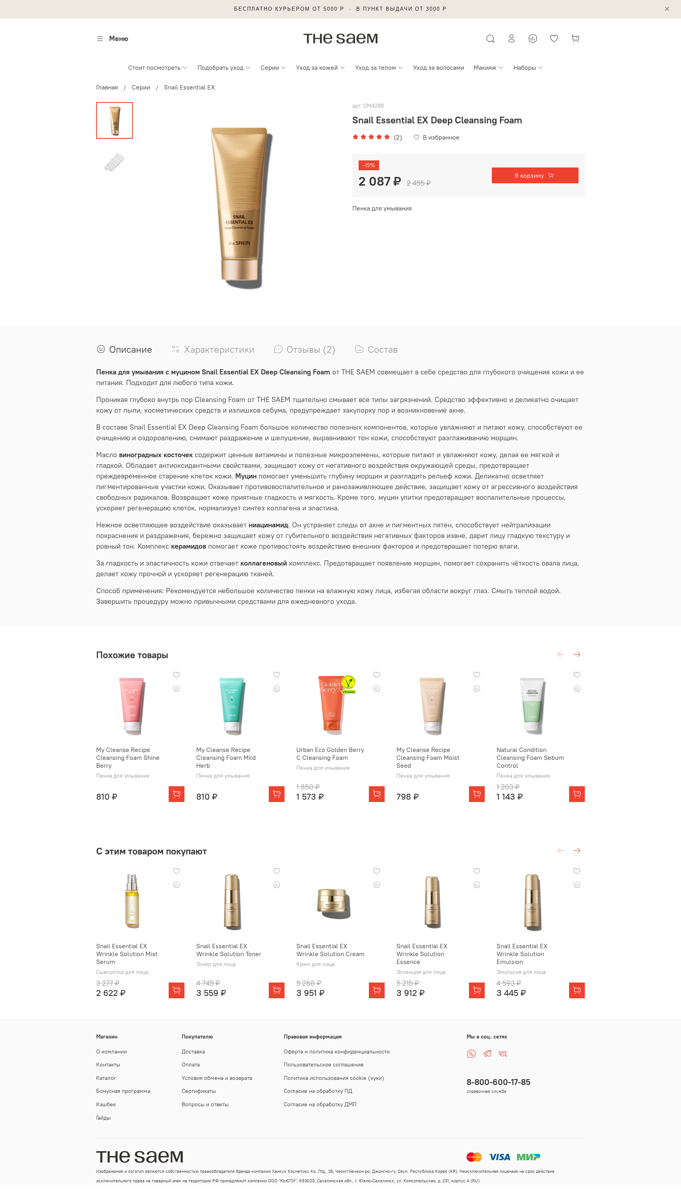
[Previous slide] (152, 204)
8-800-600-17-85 (498, 1082)
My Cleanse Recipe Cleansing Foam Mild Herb (226, 757)
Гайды (103, 1117)
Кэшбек (106, 1104)
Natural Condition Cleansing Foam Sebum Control (530, 757)
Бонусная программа (123, 1090)
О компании (111, 1051)
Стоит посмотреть (154, 67)
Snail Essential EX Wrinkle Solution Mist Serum (127, 954)
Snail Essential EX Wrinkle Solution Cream (330, 950)
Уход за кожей (317, 67)
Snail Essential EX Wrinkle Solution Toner (228, 950)
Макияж (485, 67)
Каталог (106, 1077)
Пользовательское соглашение (324, 1064)
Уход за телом (375, 67)
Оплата (191, 1064)
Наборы (525, 67)
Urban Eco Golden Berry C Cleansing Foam (330, 753)
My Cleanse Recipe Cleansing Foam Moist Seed (428, 757)
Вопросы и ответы (205, 1104)
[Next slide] (324, 204)
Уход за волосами (438, 67)
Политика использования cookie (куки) (334, 1077)
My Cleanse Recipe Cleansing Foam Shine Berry (128, 757)
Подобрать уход (220, 67)
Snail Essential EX (189, 87)
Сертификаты (199, 1090)
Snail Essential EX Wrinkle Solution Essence (421, 954)
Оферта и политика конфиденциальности (337, 1051)
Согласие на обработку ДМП (320, 1104)
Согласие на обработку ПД (318, 1090)
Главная (107, 87)
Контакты (108, 1064)
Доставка (193, 1051)
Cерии (269, 67)
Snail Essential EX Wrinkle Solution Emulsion (522, 954)
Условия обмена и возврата (217, 1077)
